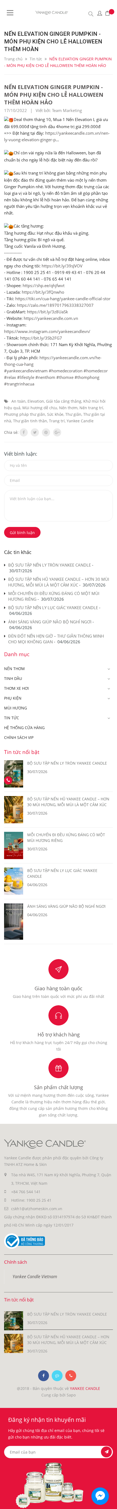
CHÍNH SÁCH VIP (18, 737)
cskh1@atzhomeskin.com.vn (36, 1208)
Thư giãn (73, 414)
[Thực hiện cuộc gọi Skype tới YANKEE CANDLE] (57, 1375)
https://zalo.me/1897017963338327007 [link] (55, 305)
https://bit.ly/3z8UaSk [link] (47, 311)
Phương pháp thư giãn (24, 414)
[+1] (57, 432)
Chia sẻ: (11, 432)
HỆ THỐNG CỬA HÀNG (24, 727)
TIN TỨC (11, 717)
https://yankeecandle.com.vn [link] (51, 318)
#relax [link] (10, 377)
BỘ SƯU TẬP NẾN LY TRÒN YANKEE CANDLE (49, 565)
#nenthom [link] (45, 377)
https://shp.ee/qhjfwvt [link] (43, 285)
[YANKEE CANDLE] (45, 1143)
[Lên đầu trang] (108, 1500)
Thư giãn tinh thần (30, 420)
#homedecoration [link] (65, 370)
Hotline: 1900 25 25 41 (31, 1200)
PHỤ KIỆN (12, 698)
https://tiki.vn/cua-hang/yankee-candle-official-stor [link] (62, 298)
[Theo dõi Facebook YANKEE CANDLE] (43, 1375)
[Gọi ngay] (8, 781)
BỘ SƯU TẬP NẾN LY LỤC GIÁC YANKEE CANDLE (53, 607)
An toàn (18, 401)
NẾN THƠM (14, 668)
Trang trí (57, 420)
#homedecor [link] (96, 370)
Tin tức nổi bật (21, 752)
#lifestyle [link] (25, 377)
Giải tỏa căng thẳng (63, 401)
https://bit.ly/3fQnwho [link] (43, 292)
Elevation (35, 401)
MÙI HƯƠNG (15, 708)
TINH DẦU (13, 678)
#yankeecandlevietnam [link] (26, 370)
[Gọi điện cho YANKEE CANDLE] (70, 1375)
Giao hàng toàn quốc (58, 988)
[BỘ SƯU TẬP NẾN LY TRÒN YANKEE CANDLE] (13, 1320)
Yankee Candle (80, 420)
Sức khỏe (55, 414)
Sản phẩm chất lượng (58, 1087)
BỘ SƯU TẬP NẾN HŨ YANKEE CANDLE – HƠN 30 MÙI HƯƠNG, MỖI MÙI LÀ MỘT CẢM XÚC (58, 582)
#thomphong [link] (87, 377)
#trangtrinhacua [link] (19, 384)
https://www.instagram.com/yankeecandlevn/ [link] (47, 331)
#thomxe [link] (64, 377)
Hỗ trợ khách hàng (59, 1034)
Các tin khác (18, 552)
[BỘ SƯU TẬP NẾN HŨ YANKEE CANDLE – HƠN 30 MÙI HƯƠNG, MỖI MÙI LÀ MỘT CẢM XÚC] (13, 1343)
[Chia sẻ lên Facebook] (24, 432)
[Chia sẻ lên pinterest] (46, 432)
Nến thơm (68, 407)
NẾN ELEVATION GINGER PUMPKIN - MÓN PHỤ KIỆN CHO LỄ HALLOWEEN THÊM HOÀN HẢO (53, 94)
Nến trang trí (91, 407)
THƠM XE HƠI (16, 688)
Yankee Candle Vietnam (35, 1277)
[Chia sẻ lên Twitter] (35, 432)
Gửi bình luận (22, 532)
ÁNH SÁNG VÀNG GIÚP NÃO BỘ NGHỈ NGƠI (49, 621)
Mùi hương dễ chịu (39, 407)
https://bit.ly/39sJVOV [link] (62, 266)
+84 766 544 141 (26, 1191)
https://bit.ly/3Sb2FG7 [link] (41, 338)
